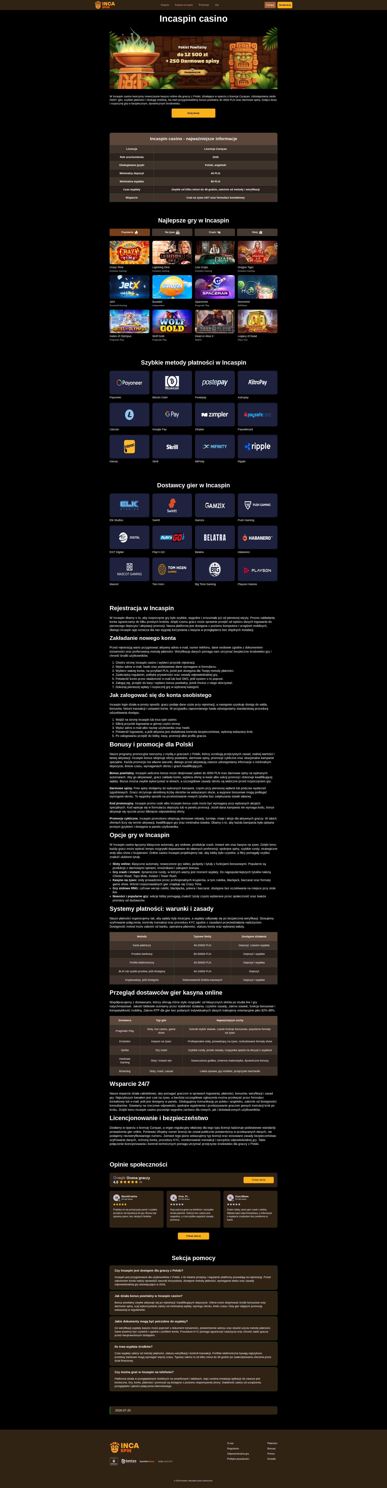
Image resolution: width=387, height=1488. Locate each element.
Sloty (255, 232)
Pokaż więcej (193, 1236)
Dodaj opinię (259, 1180)
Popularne (127, 232)
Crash (212, 232)
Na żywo (170, 232)
